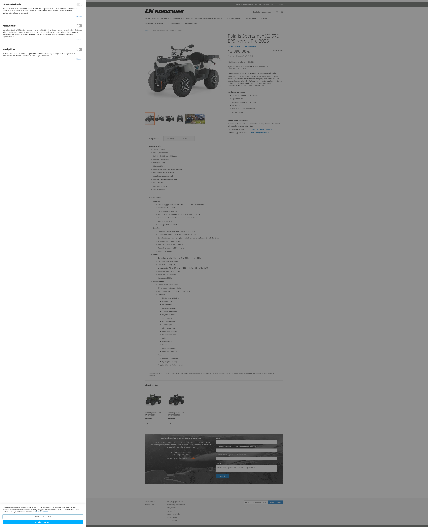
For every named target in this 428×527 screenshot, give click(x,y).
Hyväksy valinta (43, 517)
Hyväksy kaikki (42, 522)
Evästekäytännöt (42, 512)
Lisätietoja (79, 16)
